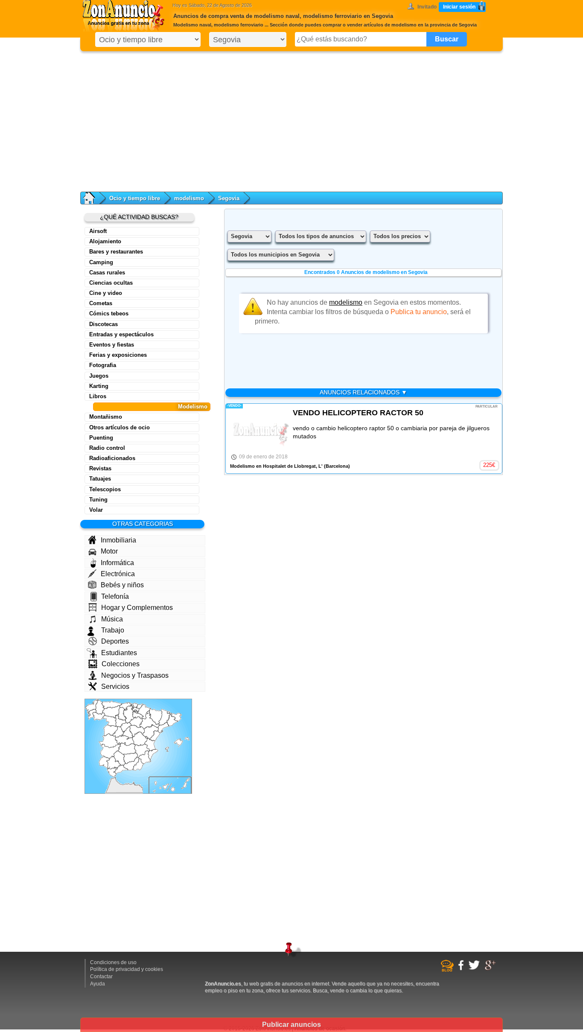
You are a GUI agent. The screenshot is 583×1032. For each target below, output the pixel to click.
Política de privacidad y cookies (126, 969)
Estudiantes (119, 652)
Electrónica (118, 573)
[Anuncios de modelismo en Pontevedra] (91, 714)
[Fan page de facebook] (462, 969)
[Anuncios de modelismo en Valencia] (150, 744)
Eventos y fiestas (111, 344)
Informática (117, 562)
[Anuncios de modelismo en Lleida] (164, 717)
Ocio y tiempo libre (134, 198)
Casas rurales (107, 272)
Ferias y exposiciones (118, 355)
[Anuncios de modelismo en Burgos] (129, 714)
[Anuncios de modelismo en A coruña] (91, 706)
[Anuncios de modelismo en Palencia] (122, 713)
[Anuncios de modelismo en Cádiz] (112, 772)
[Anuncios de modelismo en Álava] (135, 709)
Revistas (100, 468)
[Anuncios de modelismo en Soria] (136, 722)
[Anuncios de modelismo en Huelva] (104, 762)
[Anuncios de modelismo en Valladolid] (120, 720)
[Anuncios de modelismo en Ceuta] (115, 778)
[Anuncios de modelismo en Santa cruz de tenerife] (161, 787)
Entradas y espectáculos (121, 334)
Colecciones (121, 664)
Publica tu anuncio (419, 311)
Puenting (101, 437)
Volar (96, 510)
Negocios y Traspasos (135, 675)
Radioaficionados (112, 458)
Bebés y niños (122, 585)
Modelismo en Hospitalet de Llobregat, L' (276, 466)
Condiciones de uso (113, 962)
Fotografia (102, 365)
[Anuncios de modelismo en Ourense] (98, 716)
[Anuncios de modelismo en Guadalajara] (137, 731)
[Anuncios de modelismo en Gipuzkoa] (139, 706)
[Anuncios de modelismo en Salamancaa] (110, 730)
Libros (97, 396)
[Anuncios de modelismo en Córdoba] (119, 759)
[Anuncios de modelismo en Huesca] (156, 716)
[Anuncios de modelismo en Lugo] (100, 707)
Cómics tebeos (108, 313)
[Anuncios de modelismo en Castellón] (154, 735)
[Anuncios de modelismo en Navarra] (144, 711)
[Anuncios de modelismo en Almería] (138, 764)
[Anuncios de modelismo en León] (111, 711)
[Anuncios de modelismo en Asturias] (111, 704)
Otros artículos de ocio (119, 427)
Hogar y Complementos (137, 607)
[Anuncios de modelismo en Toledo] (124, 740)
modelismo (189, 198)
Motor (109, 551)
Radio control (107, 448)
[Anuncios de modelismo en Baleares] (177, 744)
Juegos (98, 376)
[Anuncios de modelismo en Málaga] (120, 769)
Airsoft (98, 231)
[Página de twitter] (475, 968)
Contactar (101, 977)
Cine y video (105, 293)
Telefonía (115, 596)
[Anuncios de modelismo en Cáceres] (110, 741)
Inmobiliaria (118, 540)
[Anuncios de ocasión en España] (125, 17)
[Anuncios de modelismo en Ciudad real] (127, 749)
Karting (98, 386)
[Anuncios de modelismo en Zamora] (109, 721)
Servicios (115, 686)
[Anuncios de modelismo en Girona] (175, 717)
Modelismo (192, 406)
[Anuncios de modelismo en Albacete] (142, 750)
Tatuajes (100, 478)
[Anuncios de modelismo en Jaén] (130, 758)
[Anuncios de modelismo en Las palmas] (180, 785)
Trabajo (112, 630)
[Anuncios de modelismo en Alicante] (153, 754)
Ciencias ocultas (111, 283)
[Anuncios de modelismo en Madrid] (127, 733)
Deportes (115, 641)
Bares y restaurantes (116, 251)
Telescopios (105, 489)
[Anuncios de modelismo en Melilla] (133, 782)
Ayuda (97, 984)
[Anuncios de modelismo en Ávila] (118, 732)
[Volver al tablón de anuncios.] (93, 198)
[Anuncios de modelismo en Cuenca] (139, 738)
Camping (101, 262)
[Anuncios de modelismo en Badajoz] (110, 751)
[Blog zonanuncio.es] (448, 970)
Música (112, 619)
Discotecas (103, 324)
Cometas (100, 303)
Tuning (98, 499)
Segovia (228, 198)
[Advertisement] (291, 119)
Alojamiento (105, 241)
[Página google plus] (491, 969)
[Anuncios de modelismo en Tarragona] (163, 727)
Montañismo (105, 417)
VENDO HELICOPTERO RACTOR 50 (358, 412)
